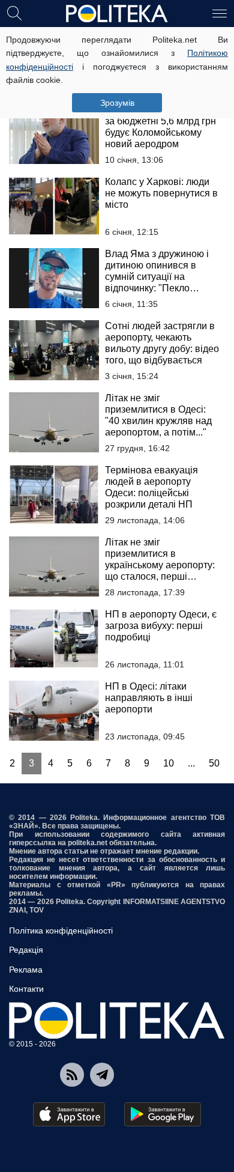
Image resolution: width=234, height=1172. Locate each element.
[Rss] (72, 1075)
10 (168, 763)
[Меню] (219, 12)
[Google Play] (163, 1114)
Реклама (26, 969)
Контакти (26, 989)
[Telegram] (102, 1075)
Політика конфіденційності (61, 930)
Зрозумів (117, 103)
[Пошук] (14, 12)
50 (214, 763)
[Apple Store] (69, 1114)
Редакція (26, 950)
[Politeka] (117, 14)
